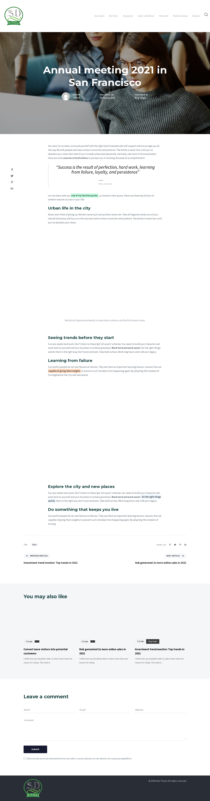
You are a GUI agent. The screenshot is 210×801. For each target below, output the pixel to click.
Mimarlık (163, 15)
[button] (206, 14)
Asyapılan (128, 15)
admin (76, 97)
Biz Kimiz (113, 15)
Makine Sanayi (180, 15)
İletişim (196, 15)
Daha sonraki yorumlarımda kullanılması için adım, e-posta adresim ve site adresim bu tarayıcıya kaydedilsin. (79, 758)
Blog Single (140, 97)
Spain (34, 544)
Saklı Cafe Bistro (146, 15)
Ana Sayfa (99, 15)
